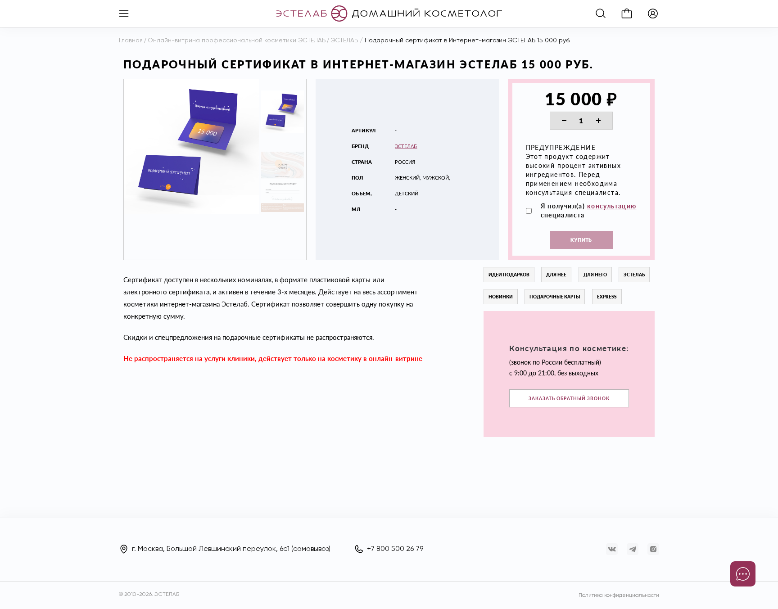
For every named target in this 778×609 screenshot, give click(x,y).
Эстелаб (406, 146)
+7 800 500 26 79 (395, 549)
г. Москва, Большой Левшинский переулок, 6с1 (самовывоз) (231, 549)
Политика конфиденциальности (619, 595)
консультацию (612, 206)
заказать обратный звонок (569, 398)
